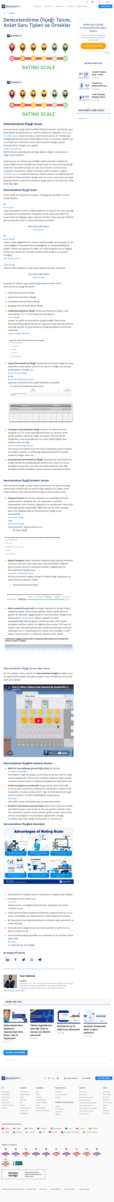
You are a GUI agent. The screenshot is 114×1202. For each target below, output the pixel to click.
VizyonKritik (58, 1112)
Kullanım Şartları (69, 1189)
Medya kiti (106, 1110)
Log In (108, 2)
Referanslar (106, 1100)
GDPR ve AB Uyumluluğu (86, 1111)
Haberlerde (106, 1097)
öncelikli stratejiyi (12, 174)
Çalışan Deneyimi (84, 1114)
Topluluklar (23, 1100)
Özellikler (71, 6)
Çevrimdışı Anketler (84, 1100)
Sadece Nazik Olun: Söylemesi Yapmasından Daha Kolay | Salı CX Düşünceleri (13, 1032)
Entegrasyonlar (6, 1102)
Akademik (58, 1097)
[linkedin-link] (53, 1078)
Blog (37, 1092)
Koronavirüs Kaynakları (43, 1110)
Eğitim (38, 1105)
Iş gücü (22, 1097)
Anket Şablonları (41, 1100)
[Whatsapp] (31, 959)
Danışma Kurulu (107, 1102)
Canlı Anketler (24, 1111)
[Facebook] (15, 959)
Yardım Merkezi (71, 1078)
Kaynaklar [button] (59, 6)
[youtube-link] (57, 1078)
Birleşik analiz (83, 1094)
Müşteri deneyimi (25, 1094)
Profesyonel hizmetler (8, 1105)
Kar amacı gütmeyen (61, 1094)
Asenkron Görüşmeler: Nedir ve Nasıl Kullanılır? (95, 1029)
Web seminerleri (41, 1108)
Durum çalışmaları (41, 1102)
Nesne (38, 1094)
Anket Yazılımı (24, 1092)
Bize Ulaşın (106, 1113)
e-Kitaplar (39, 1097)
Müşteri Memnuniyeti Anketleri (88, 1103)
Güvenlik (4, 1108)
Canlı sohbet (86, 1078)
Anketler (12, 13)
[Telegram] (39, 959)
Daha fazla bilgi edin (93, 46)
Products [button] (37, 6)
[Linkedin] (7, 959)
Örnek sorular (6, 1092)
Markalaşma (5, 1100)
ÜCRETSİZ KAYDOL (104, 1078)
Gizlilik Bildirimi (55, 1189)
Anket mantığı (6, 1097)
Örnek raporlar (6, 1094)
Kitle (21, 1102)
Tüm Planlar (58, 1092)
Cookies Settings (84, 1189)
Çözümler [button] (48, 6)
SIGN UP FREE (105, 6)
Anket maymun (59, 1109)
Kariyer (105, 1105)
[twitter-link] (49, 1078)
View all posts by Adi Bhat (14, 991)
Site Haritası (43, 1189)
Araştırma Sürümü (25, 1108)
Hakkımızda (106, 1092)
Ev (4, 13)
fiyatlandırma (82, 6)
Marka (104, 1108)
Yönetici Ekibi (107, 1094)
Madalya (57, 1114)
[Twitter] (23, 959)
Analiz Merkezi (24, 1113)
